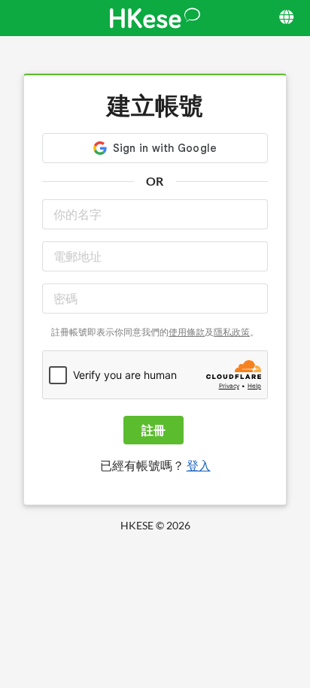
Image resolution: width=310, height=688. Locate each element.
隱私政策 (232, 332)
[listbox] (288, 18)
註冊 (153, 430)
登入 (199, 465)
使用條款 (187, 332)
